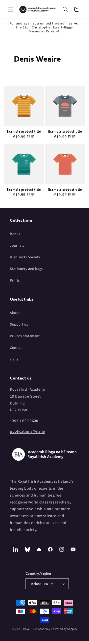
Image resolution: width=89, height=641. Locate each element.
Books (15, 234)
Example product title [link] (24, 131)
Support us (19, 324)
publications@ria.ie (27, 431)
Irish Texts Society (25, 257)
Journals (17, 245)
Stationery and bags (26, 268)
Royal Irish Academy (36, 629)
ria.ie (14, 359)
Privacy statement (25, 336)
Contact (16, 347)
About (15, 312)
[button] (10, 9)
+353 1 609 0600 (24, 421)
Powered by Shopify (64, 629)
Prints (15, 280)
